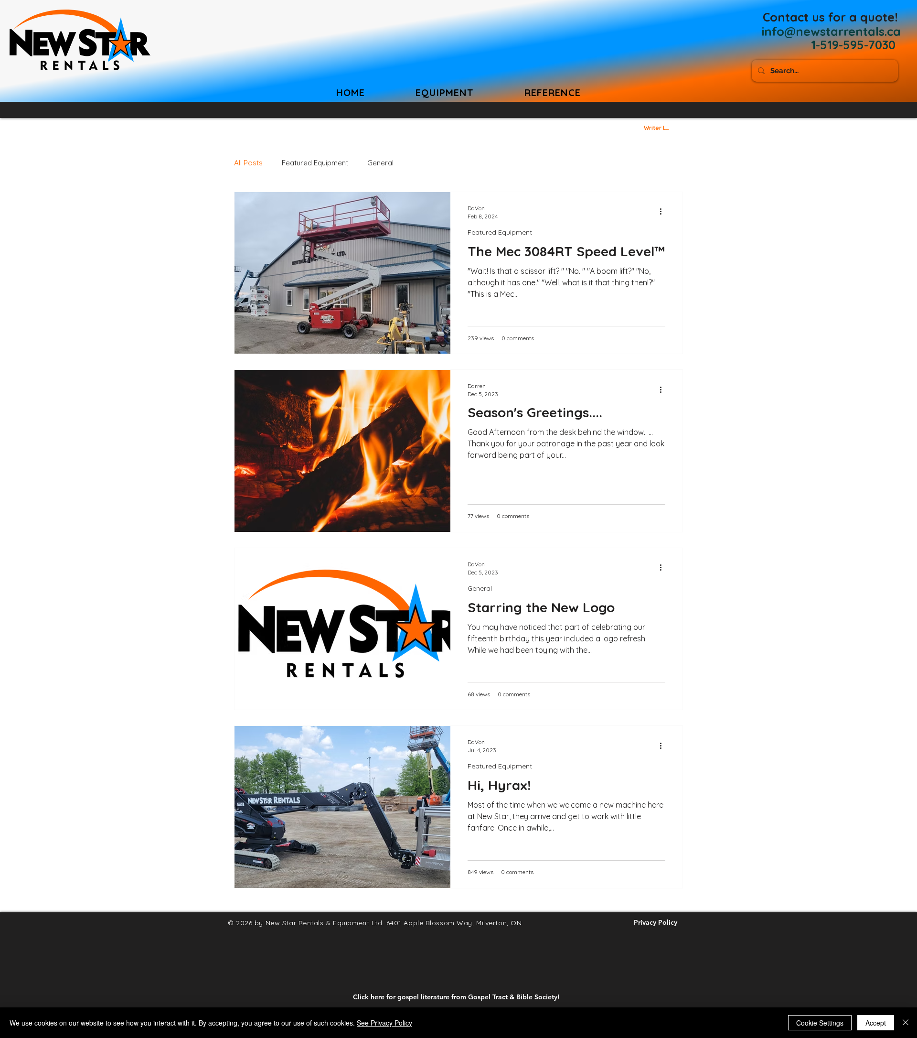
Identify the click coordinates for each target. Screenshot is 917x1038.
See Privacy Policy (384, 1022)
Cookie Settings (819, 1022)
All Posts (248, 162)
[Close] (905, 1022)
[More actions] (664, 211)
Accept (875, 1022)
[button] (552, 92)
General (380, 162)
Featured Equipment (315, 162)
